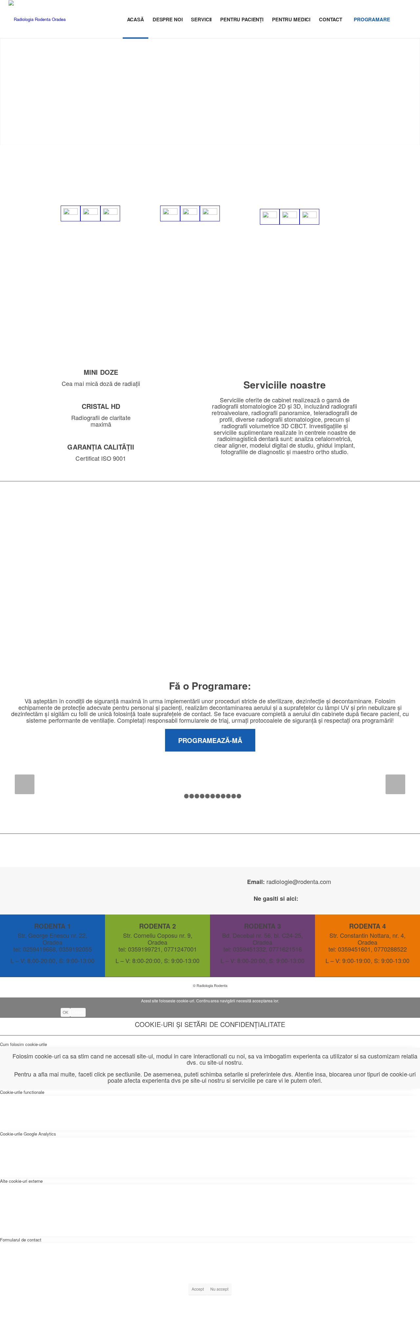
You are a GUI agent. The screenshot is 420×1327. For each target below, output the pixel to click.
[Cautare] (405, 19)
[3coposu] (210, 213)
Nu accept (219, 1289)
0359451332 (325, 182)
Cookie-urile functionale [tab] (22, 1092)
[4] (110, 213)
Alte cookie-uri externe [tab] (21, 1181)
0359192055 (133, 185)
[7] (70, 213)
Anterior (24, 784)
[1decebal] (270, 217)
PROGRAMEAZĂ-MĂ (210, 740)
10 (228, 796)
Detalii (78, 1012)
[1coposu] (170, 213)
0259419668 (97, 185)
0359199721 (196, 185)
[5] (90, 213)
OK (65, 1012)
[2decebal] (309, 217)
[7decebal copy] (289, 217)
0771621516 (309, 189)
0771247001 (232, 185)
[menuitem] (135, 19)
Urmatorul (395, 784)
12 (239, 796)
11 (233, 796)
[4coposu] (190, 213)
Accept (198, 1289)
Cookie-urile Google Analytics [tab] (28, 1134)
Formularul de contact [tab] (20, 1240)
